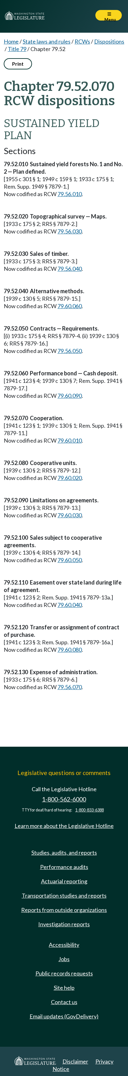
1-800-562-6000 (64, 799)
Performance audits (64, 866)
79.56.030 (69, 231)
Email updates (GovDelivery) (64, 1016)
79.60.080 (69, 649)
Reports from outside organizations (64, 909)
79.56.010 (69, 193)
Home (11, 41)
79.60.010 (69, 440)
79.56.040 (69, 268)
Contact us (64, 1001)
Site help (64, 987)
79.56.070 (69, 687)
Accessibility (64, 944)
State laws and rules (47, 41)
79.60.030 (69, 515)
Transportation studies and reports (64, 895)
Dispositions (109, 41)
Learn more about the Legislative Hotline (64, 825)
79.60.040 (69, 604)
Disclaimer (75, 1061)
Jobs (64, 959)
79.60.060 (69, 306)
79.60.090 (69, 395)
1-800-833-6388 (89, 810)
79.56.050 (69, 350)
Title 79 (17, 48)
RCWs (82, 41)
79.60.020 (69, 477)
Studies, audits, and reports (64, 852)
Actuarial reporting (64, 881)
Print (18, 64)
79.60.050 (69, 560)
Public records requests (64, 973)
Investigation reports (64, 924)
